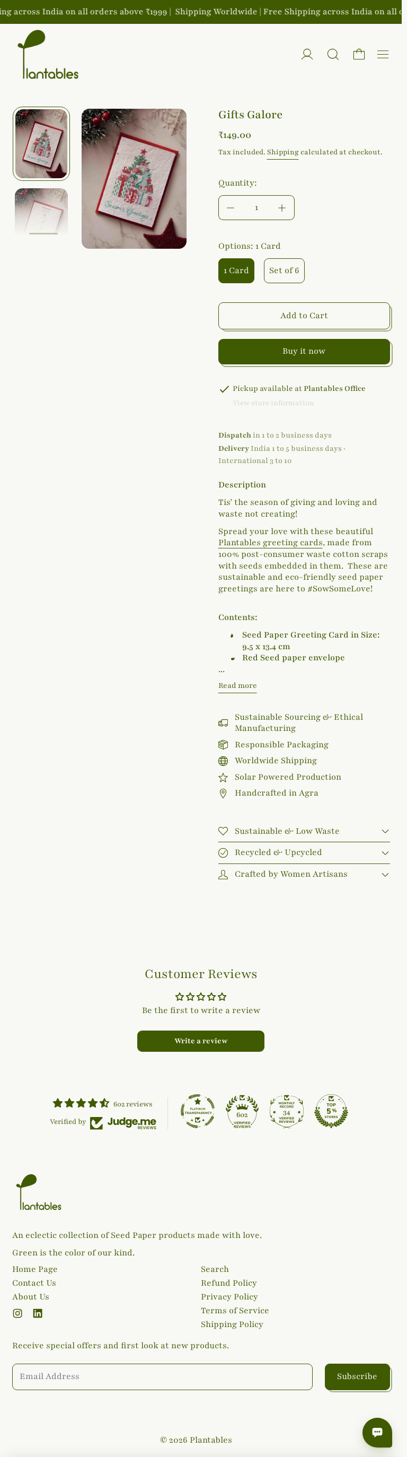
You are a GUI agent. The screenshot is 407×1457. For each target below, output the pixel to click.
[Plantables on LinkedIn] (37, 1313)
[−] (230, 207)
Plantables (211, 1440)
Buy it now (303, 351)
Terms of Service (235, 1310)
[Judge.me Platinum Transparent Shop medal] (198, 1111)
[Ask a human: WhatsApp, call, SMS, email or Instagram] (377, 1432)
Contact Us (34, 1283)
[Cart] (359, 54)
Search (215, 1269)
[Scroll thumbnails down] (43, 234)
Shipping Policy (232, 1324)
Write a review (201, 1041)
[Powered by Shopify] (307, 54)
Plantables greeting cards (270, 542)
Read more (237, 685)
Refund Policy (229, 1283)
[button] (333, 54)
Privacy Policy (229, 1297)
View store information (273, 403)
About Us (30, 1297)
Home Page (35, 1269)
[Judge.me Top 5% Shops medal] (331, 1111)
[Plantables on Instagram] (17, 1313)
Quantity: (237, 183)
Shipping (283, 152)
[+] (282, 207)
